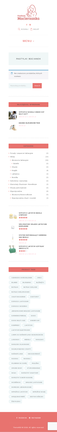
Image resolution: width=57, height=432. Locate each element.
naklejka (39, 339)
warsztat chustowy (29, 373)
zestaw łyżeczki (36, 396)
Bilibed (14, 282)
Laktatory (15, 174)
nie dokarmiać (34, 354)
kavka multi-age (18, 320)
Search (37, 86)
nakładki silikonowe (20, 344)
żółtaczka (16, 401)
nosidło (27, 358)
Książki (14, 170)
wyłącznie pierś (18, 396)
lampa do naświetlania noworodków (27, 334)
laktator (28, 325)
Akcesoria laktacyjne (20, 160)
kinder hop (34, 320)
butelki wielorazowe (20, 292)
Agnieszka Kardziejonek (22, 277)
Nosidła (15, 177)
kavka (33, 315)
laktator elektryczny (21, 330)
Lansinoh (15, 339)
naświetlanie (17, 354)
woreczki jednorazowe (21, 387)
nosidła (15, 358)
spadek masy (17, 368)
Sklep (36, 29)
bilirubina (27, 282)
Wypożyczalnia (16, 191)
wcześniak (16, 382)
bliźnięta (40, 282)
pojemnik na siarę (19, 363)
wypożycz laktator (19, 392)
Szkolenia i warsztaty (18, 181)
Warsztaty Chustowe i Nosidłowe (23, 184)
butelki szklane (30, 287)
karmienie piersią (19, 315)
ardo (39, 277)
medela (27, 339)
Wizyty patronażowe (18, 188)
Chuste (14, 167)
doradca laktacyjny (20, 301)
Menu (27, 41)
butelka (15, 287)
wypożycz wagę (39, 392)
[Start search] (19, 29)
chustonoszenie (18, 296)
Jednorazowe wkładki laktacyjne (26, 311)
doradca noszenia (19, 306)
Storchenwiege (33, 368)
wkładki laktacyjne (34, 382)
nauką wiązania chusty (21, 349)
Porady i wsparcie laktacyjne (21, 153)
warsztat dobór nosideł (22, 377)
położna (35, 363)
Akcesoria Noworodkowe (22, 195)
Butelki (16, 163)
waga (14, 373)
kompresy (15, 325)
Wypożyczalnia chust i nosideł (24, 198)
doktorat (34, 296)
